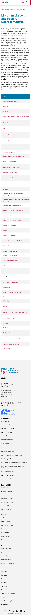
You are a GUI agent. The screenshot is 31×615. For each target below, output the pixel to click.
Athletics (3, 518)
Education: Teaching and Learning (12, 205)
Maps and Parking (6, 536)
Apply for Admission (7, 425)
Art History (6, 111)
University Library (6, 509)
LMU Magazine (5, 529)
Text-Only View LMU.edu (8, 593)
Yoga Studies (6, 348)
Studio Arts (6, 106)
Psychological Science (9, 318)
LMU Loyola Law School (8, 471)
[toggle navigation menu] (23, 2)
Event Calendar (5, 521)
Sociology (5, 323)
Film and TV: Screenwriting (10, 255)
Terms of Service (5, 590)
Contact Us (4, 447)
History (5, 265)
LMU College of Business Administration (12, 459)
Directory (3, 579)
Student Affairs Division (7, 506)
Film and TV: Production (9, 246)
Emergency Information (7, 432)
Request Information (7, 439)
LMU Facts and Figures (7, 525)
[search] (26, 2)
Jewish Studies (7, 271)
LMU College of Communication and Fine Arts (14, 462)
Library (2, 9)
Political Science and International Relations (15, 312)
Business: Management (9, 152)
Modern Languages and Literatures (12, 292)
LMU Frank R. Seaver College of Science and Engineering (13, 467)
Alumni (3, 552)
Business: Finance (7, 141)
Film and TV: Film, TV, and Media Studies (14, 241)
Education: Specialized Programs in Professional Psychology (16, 200)
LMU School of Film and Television (10, 479)
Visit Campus (5, 443)
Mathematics (6, 287)
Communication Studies (9, 178)
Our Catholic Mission (7, 502)
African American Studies (10, 101)
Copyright (4, 571)
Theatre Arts (6, 328)
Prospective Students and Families (10, 563)
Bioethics (5, 122)
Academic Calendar (6, 491)
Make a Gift (4, 436)
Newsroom (4, 540)
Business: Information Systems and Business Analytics (15, 147)
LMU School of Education (8, 475)
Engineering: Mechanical (9, 225)
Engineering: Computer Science (11, 216)
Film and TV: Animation (9, 235)
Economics (5, 189)
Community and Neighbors (8, 556)
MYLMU (3, 582)
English (5, 230)
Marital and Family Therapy (10, 282)
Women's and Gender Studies (11, 344)
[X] (13, 611)
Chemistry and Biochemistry (10, 161)
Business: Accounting (8, 134)
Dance (4, 184)
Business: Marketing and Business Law (13, 156)
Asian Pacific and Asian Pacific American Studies (16, 116)
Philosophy (6, 301)
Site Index (4, 586)
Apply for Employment (7, 428)
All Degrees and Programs (8, 495)
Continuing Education (7, 498)
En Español (4, 575)
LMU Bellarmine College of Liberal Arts (12, 455)
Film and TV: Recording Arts (10, 251)
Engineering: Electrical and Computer (13, 220)
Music (4, 296)
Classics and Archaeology (10, 172)
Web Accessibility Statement (9, 601)
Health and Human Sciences (10, 260)
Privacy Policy (5, 604)
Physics (5, 306)
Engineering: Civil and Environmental (13, 210)
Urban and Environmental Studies (12, 339)
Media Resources (6, 559)
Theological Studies (8, 333)
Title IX (3, 597)
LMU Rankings (5, 532)
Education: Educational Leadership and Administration (13, 194)
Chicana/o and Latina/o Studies (11, 167)
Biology (5, 128)
